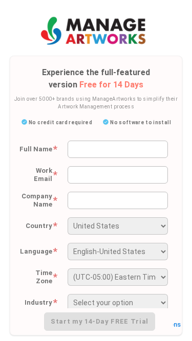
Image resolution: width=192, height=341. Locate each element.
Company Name (39, 200)
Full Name (38, 149)
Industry (41, 303)
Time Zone (46, 277)
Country (41, 226)
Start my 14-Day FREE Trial (99, 321)
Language (38, 251)
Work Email (45, 175)
